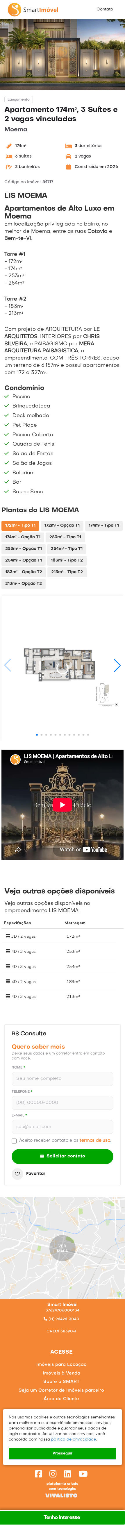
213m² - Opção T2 (23, 584)
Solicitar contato (66, 1156)
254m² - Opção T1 (23, 560)
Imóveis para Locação (61, 1365)
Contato (105, 9)
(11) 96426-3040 (63, 1319)
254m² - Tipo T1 (67, 549)
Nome (18, 1067)
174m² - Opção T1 (22, 537)
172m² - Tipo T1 (20, 526)
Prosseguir (62, 1453)
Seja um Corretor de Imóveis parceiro (61, 1391)
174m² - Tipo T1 (104, 526)
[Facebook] (39, 1475)
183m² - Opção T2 (23, 572)
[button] (3, 53)
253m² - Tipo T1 (65, 537)
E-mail (19, 1115)
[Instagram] (54, 1475)
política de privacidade (73, 1439)
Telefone (22, 1091)
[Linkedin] (69, 1475)
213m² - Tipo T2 (67, 572)
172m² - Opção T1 (62, 526)
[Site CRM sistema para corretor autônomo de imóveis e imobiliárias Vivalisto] (62, 1495)
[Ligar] (63, 1324)
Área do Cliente (61, 1399)
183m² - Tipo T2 (67, 560)
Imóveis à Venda (61, 1373)
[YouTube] (84, 1475)
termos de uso (95, 1141)
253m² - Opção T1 (23, 549)
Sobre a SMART (61, 1382)
